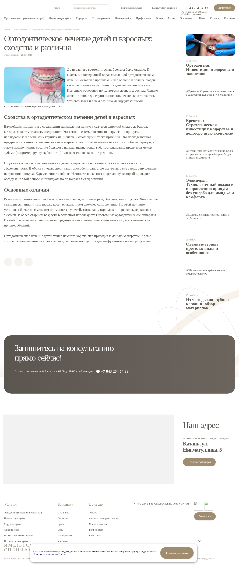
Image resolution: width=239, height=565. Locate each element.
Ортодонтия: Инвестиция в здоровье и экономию (210, 69)
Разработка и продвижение (203, 558)
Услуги (57, 8)
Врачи (159, 18)
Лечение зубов (123, 18)
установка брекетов (18, 209)
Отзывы (214, 18)
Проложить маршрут (199, 461)
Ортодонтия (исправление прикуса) (24, 18)
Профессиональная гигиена (18, 535)
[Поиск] (107, 7)
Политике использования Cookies (49, 554)
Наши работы (65, 535)
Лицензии (63, 518)
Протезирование (101, 18)
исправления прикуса (77, 126)
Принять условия (176, 553)
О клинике (186, 18)
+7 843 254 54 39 (195, 8)
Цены (202, 18)
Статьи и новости (98, 524)
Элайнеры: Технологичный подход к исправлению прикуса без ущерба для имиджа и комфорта (210, 188)
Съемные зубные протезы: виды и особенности (202, 248)
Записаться (224, 7)
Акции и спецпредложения (103, 518)
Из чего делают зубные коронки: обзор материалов (208, 303)
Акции (171, 18)
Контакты (229, 18)
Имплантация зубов (60, 18)
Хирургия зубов (12, 524)
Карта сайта (95, 535)
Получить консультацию (131, 8)
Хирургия (81, 18)
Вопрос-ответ (96, 529)
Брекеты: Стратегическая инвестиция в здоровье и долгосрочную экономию (209, 126)
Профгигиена (143, 18)
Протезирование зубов (16, 541)
